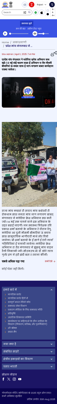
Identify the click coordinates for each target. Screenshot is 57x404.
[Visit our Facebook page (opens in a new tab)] (3, 378)
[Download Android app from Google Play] (35, 12)
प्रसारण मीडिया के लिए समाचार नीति (25, 309)
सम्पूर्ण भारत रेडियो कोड (19, 302)
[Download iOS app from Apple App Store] (41, 12)
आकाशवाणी (19, 42)
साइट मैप (12, 331)
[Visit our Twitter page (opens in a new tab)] (8, 378)
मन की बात (20, 28)
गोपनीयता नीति (9, 392)
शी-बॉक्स (12, 328)
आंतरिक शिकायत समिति (19, 317)
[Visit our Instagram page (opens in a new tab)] (14, 378)
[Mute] (35, 33)
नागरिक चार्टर (14, 294)
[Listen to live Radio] (31, 4)
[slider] (18, 33)
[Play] (5, 33)
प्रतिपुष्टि (12, 313)
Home (5, 42)
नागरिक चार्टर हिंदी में (18, 298)
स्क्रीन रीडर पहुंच (34, 28)
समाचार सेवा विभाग (17, 305)
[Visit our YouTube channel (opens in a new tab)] (19, 378)
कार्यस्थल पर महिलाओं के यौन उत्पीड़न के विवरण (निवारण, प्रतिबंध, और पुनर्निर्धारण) (27, 323)
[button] (25, 12)
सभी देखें (49, 261)
